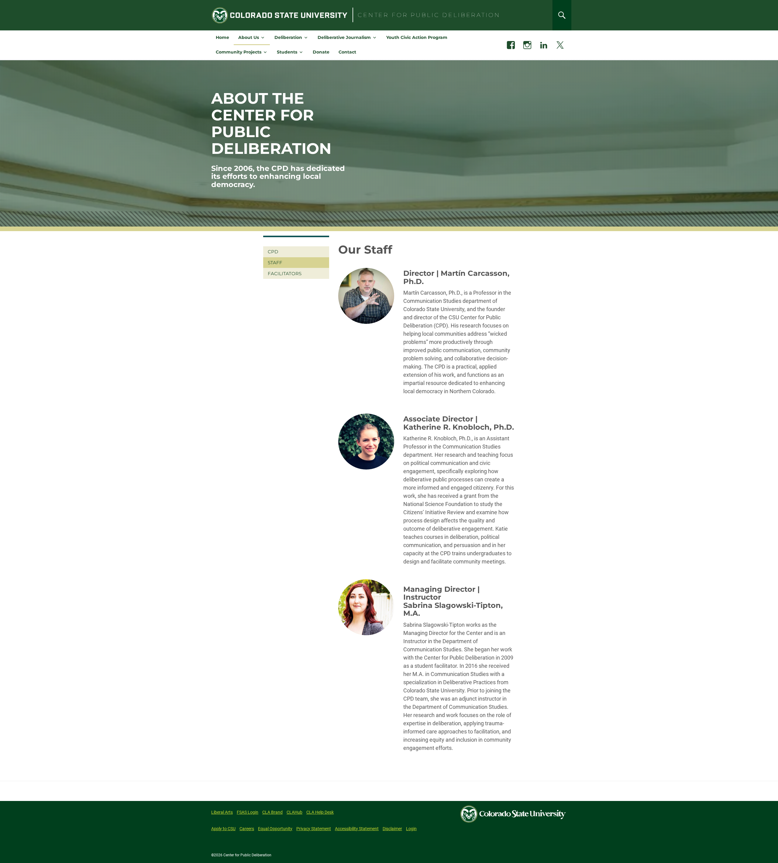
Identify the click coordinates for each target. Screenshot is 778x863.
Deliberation (288, 37)
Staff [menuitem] (275, 262)
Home (222, 37)
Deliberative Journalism (344, 37)
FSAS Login (247, 812)
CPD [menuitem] (273, 252)
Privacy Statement (313, 828)
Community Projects (238, 52)
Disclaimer (392, 828)
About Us (248, 37)
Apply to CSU (223, 828)
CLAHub (294, 812)
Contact (347, 52)
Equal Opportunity (275, 828)
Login (411, 828)
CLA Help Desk (320, 812)
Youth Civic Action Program (416, 37)
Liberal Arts (222, 812)
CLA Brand (272, 812)
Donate (321, 52)
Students (287, 52)
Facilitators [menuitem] (284, 273)
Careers (246, 828)
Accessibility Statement (357, 828)
